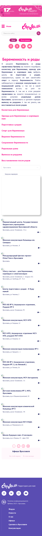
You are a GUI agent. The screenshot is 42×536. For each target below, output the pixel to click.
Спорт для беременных (13, 130)
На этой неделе (15, 456)
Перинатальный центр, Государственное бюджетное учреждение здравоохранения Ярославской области (20, 224)
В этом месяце (28, 456)
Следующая (23, 446)
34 (39, 341)
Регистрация (25, 40)
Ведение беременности (13, 136)
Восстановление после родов (16, 160)
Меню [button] (8, 26)
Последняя (28, 446)
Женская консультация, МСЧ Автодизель (20, 377)
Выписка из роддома (12, 154)
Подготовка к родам (11, 124)
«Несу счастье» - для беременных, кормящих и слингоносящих (18, 272)
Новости (12, 513)
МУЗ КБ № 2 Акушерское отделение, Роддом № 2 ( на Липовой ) (19, 363)
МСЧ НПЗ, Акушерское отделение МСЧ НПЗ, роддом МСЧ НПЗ (20, 334)
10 (39, 232)
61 (39, 312)
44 (39, 369)
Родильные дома (10, 148)
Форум (12, 509)
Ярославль (7, 167)
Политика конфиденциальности (18, 501)
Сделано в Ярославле (18, 524)
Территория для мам (26, 486)
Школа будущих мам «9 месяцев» (17, 435)
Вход (13, 40)
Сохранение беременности (15, 142)
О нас (11, 516)
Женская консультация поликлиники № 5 (20, 349)
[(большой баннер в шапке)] (21, 11)
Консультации (15, 528)
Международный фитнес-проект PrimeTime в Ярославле (17, 256)
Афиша (12, 520)
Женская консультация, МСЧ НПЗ (17, 320)
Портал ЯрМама (37, 4)
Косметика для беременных (15, 110)
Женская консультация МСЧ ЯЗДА (17, 422)
